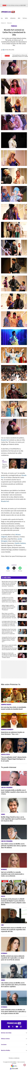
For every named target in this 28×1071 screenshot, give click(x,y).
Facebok (8, 570)
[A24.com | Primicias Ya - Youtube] (17, 1026)
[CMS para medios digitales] (14, 1068)
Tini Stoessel (25, 18)
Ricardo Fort (5, 440)
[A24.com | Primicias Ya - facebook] (9, 1026)
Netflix (6, 18)
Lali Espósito (13, 18)
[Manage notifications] (24, 1065)
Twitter (14, 570)
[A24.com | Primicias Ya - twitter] (13, 1026)
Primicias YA (3, 23)
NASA (19, 18)
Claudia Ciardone (20, 543)
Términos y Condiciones (14, 1058)
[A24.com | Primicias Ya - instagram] (21, 1026)
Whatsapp (20, 570)
